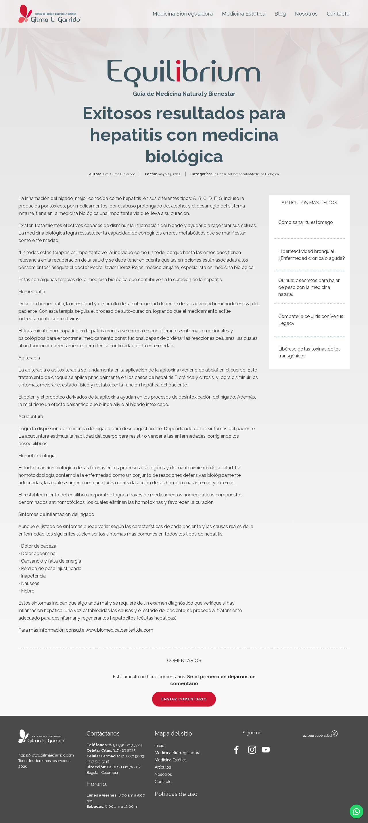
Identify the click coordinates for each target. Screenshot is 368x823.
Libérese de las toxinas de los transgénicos (309, 352)
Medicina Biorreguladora (183, 14)
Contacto (338, 14)
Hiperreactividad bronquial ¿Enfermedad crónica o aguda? (311, 255)
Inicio (159, 745)
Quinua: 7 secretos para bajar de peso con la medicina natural (309, 287)
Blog (280, 14)
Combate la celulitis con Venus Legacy (310, 320)
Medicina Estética (243, 14)
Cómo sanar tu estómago (305, 222)
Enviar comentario (184, 699)
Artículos (163, 767)
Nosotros (306, 14)
